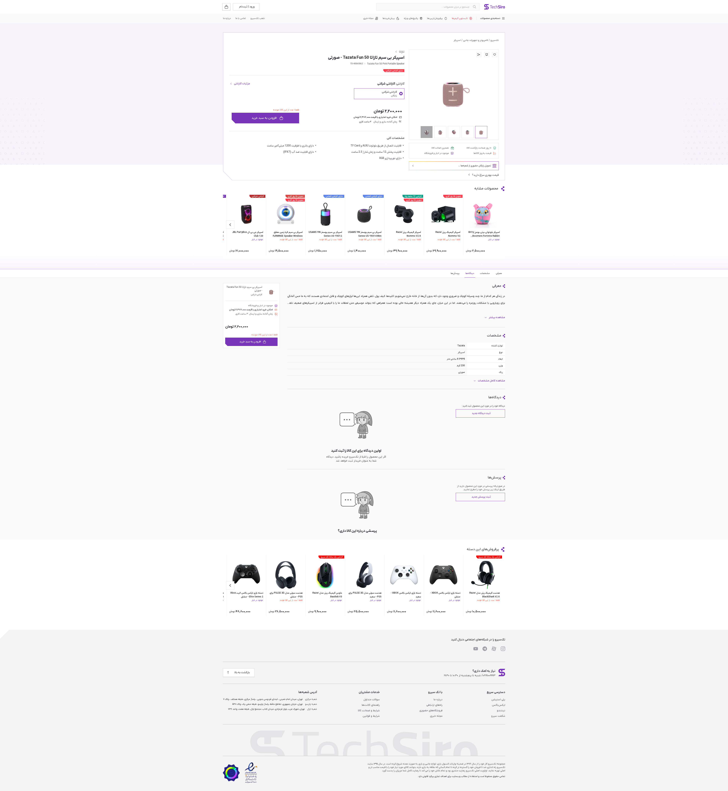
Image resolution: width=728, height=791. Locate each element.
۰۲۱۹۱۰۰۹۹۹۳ (489, 675)
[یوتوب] (475, 648)
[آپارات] (494, 648)
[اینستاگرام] (503, 648)
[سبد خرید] (227, 7)
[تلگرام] (484, 648)
